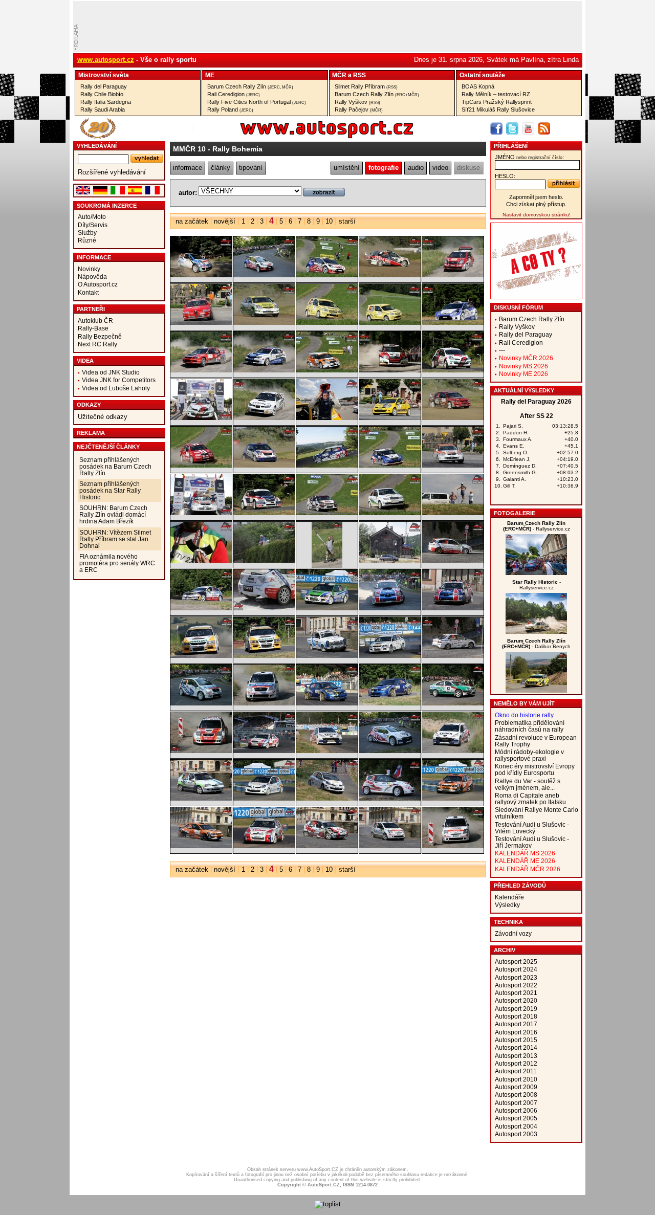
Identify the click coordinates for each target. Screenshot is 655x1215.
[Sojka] (327, 322)
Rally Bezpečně (100, 336)
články (220, 167)
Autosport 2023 (516, 977)
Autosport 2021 (516, 992)
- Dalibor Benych (536, 643)
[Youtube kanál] (528, 128)
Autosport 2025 (516, 961)
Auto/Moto (92, 216)
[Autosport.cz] (297, 136)
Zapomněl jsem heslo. (536, 197)
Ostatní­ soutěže (482, 75)
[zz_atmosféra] (453, 513)
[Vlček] (536, 690)
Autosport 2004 (516, 1126)
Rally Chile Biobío (101, 94)
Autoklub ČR (95, 320)
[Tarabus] (327, 370)
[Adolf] (327, 608)
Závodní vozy (513, 933)
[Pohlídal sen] (536, 631)
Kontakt (88, 292)
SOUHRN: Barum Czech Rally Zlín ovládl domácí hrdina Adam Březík (113, 514)
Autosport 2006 (516, 1110)
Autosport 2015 (516, 1039)
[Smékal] (264, 322)
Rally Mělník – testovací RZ (496, 94)
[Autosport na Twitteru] (512, 128)
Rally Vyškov (357, 102)
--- (502, 350)
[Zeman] (390, 513)
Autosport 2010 (516, 1079)
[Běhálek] (327, 703)
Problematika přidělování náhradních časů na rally (529, 726)
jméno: (529, 157)
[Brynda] (264, 798)
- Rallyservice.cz (536, 526)
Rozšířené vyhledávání (112, 172)
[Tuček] (453, 418)
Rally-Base (93, 328)
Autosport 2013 (516, 1055)
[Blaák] (201, 751)
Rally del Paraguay (103, 86)
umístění (347, 167)
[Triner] (264, 418)
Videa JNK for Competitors (119, 380)
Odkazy (89, 405)
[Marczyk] (536, 573)
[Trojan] (327, 418)
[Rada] (201, 322)
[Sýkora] (201, 370)
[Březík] (390, 798)
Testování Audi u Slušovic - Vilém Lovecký (532, 827)
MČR (339, 75)
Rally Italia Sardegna (105, 102)
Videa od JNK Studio (111, 372)
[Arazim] (201, 655)
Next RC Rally (97, 344)
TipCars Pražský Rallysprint (497, 102)
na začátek (192, 221)
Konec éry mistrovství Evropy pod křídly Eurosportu (535, 769)
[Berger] (453, 703)
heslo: (505, 176)
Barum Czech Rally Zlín (250, 86)
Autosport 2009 (516, 1087)
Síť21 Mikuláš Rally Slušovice (498, 109)
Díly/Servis (92, 225)
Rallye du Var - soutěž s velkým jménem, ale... (527, 784)
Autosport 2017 (516, 1024)
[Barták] (327, 655)
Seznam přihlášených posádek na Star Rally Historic (110, 490)
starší (347, 221)
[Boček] (264, 751)
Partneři (91, 309)
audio (416, 167)
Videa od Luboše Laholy (116, 388)
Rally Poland (230, 109)
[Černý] (390, 846)
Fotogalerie (514, 513)
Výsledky (507, 904)
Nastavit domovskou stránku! (537, 214)
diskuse (468, 167)
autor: (188, 192)
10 (329, 221)
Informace (94, 257)
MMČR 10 (189, 149)
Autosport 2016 (516, 1032)
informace (187, 167)
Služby (87, 232)
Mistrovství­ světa (103, 75)
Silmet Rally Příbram (366, 86)
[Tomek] (453, 370)
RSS (359, 75)
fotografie (383, 167)
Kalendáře (509, 897)
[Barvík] (390, 655)
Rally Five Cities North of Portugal (256, 102)
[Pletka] (201, 275)
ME (209, 75)
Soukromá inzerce (107, 206)
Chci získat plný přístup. (536, 204)
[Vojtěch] (264, 513)
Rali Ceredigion (233, 94)
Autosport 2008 (516, 1094)
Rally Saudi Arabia (102, 109)
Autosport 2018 (516, 1016)
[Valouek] (327, 465)
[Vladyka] (453, 465)
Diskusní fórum (518, 307)
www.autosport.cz (105, 59)
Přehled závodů (520, 885)
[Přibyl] (453, 275)
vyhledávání (97, 146)
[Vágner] (264, 465)
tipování (251, 167)
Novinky (89, 269)
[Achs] (390, 608)
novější (224, 221)
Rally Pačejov (359, 109)
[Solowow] (453, 322)
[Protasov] (390, 275)
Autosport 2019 (516, 1008)
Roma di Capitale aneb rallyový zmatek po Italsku (530, 798)
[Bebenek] (201, 703)
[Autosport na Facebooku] (496, 128)
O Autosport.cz (98, 284)
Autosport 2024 (516, 969)
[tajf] (264, 370)
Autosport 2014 (516, 1047)
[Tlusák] (390, 370)
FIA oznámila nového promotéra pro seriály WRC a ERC (117, 563)
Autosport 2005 (516, 1118)
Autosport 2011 (516, 1071)
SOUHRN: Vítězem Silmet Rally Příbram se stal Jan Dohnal (115, 539)
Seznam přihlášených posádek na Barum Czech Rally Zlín (115, 466)
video (440, 167)
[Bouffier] (327, 751)
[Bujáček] (453, 798)
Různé (87, 240)
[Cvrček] (264, 846)
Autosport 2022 (516, 985)
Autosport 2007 (516, 1102)
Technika (508, 922)
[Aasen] (453, 560)
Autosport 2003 (516, 1134)
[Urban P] (201, 465)
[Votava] (327, 513)
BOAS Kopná (478, 86)
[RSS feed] (544, 128)
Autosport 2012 (516, 1063)
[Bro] (201, 798)
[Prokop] (264, 275)
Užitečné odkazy (102, 417)
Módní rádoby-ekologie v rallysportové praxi (529, 755)
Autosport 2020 (516, 1000)
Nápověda (92, 276)
